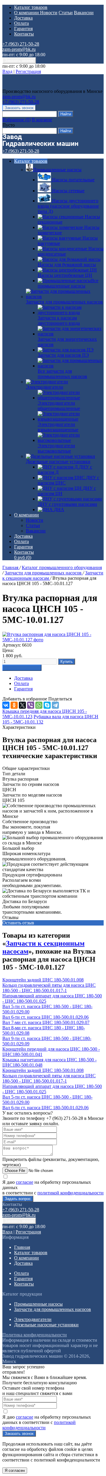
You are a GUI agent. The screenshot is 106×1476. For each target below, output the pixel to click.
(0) (22, 557)
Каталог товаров (30, 7)
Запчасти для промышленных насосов (64, 301)
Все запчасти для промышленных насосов (62, 374)
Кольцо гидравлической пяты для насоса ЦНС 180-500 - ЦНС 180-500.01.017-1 (49, 988)
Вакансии (84, 12)
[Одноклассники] (14, 705)
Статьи (66, 12)
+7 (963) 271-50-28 (20, 43)
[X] (22, 705)
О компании (27, 12)
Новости (48, 12)
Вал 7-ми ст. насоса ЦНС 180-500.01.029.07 (46, 1022)
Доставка (23, 17)
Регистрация (28, 71)
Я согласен (15, 1470)
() (16, 119)
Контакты (24, 33)
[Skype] (47, 705)
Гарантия (23, 28)
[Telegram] (55, 705)
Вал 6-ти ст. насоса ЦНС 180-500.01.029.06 (45, 1017)
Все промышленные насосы (68, 283)
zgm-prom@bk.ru (19, 49)
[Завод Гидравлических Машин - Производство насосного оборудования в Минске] (40, 85)
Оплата (21, 23)
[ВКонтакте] (5, 705)
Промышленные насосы (57, 169)
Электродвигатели (44, 387)
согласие (24, 1182)
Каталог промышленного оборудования (62, 567)
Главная (10, 567)
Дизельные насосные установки (58, 461)
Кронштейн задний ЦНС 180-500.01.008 (43, 979)
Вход (7, 71)
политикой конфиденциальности (70, 1192)
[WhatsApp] (38, 705)
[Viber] (30, 705)
